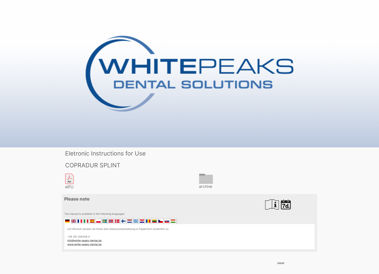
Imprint (280, 263)
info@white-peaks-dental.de (84, 240)
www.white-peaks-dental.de (84, 244)
